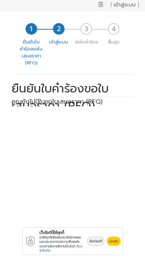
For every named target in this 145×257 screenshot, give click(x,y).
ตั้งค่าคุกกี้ (95, 241)
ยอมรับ (113, 241)
